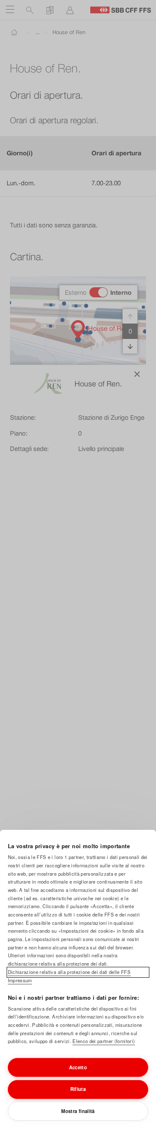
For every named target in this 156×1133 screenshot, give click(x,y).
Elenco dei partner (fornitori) (103, 1041)
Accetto (78, 1067)
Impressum (20, 980)
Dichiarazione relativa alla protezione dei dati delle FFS (69, 972)
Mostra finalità (77, 1111)
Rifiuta (78, 1089)
